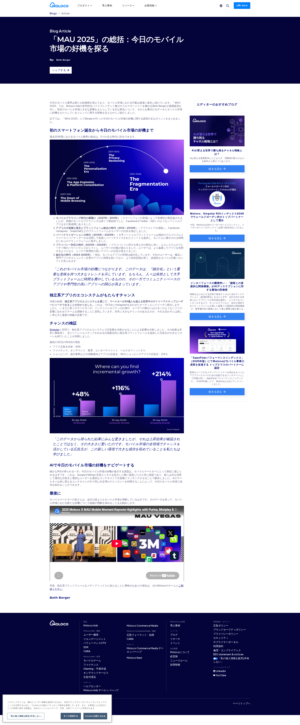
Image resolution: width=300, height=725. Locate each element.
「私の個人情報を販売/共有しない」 (26, 716)
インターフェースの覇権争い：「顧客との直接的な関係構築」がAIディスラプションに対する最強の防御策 (217, 286)
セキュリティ (220, 637)
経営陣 (174, 656)
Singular (54, 329)
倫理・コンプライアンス (227, 650)
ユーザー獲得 (90, 634)
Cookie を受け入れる (95, 716)
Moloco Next (134, 657)
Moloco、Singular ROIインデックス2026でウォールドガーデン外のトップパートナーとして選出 (217, 217)
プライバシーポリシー (225, 633)
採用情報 (175, 664)
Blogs (53, 13)
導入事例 (107, 5)
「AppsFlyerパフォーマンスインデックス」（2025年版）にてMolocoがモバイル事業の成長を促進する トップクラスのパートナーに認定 (217, 363)
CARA (86, 651)
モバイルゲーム (92, 660)
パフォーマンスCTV (94, 643)
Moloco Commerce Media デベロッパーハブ (145, 650)
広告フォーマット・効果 (140, 634)
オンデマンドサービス (95, 672)
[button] (85, 5)
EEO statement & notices (228, 654)
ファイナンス (90, 664)
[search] (227, 5)
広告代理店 (89, 677)
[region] (57, 708)
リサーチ (175, 638)
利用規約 (218, 646)
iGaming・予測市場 (94, 668)
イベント (175, 643)
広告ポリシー (220, 625)
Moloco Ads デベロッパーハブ (100, 690)
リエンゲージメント (94, 638)
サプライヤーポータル (225, 642)
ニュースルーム (179, 660)
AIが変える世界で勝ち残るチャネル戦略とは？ (217, 152)
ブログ (174, 634)
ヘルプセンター (92, 686)
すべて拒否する (71, 716)
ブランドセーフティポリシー (229, 629)
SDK (85, 647)
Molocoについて (180, 652)
